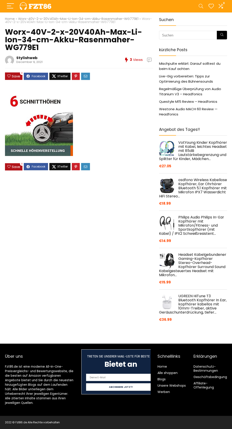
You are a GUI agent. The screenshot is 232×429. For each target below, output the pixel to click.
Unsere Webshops (171, 385)
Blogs (161, 379)
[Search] (201, 6)
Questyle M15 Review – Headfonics (188, 101)
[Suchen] (222, 35)
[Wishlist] (211, 6)
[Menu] (10, 6)
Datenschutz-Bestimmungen (205, 368)
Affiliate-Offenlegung (203, 385)
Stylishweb (26, 57)
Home (10, 19)
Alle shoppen (167, 373)
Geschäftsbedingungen (212, 377)
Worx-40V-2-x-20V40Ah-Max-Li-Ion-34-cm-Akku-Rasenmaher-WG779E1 (78, 19)
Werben (163, 392)
